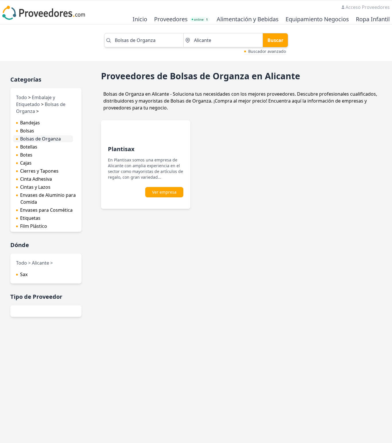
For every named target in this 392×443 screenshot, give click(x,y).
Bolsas (27, 131)
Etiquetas (30, 218)
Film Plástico (33, 226)
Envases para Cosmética (46, 210)
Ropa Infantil (373, 19)
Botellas (28, 147)
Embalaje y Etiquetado (35, 100)
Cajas (26, 163)
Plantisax (121, 149)
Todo (21, 97)
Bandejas (30, 123)
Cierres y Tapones (39, 171)
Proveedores (171, 19)
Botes (26, 155)
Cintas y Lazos (35, 187)
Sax (24, 274)
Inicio (140, 19)
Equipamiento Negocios (317, 19)
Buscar (275, 40)
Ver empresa (164, 192)
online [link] (201, 19)
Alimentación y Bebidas (248, 19)
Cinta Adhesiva (36, 179)
